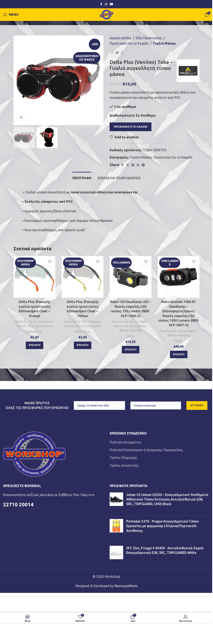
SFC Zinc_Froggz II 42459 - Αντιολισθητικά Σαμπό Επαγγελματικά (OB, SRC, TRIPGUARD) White (165, 550)
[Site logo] (106, 14)
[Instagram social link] (106, 4)
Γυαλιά (21, 326)
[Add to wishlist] (49, 261)
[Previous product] (112, 52)
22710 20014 (18, 504)
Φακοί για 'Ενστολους (130, 326)
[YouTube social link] (111, 4)
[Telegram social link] (143, 165)
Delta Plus (34, 331)
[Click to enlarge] (21, 117)
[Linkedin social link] (138, 165)
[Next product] (122, 52)
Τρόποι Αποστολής (124, 465)
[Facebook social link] (101, 4)
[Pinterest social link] (133, 165)
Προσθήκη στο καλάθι (130, 126)
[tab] (81, 177)
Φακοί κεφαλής (130, 330)
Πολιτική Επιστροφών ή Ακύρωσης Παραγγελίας (146, 450)
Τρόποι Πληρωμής (123, 457)
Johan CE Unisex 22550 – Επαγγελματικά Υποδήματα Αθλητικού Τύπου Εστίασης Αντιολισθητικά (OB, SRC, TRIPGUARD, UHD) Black (167, 499)
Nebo (131, 336)
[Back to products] (117, 52)
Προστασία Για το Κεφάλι (129, 43)
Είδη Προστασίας (149, 38)
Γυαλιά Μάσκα (164, 43)
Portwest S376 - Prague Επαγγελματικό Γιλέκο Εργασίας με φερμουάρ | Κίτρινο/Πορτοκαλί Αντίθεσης (162, 525)
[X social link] (127, 165)
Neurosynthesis (126, 586)
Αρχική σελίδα (120, 38)
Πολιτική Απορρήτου (125, 442)
